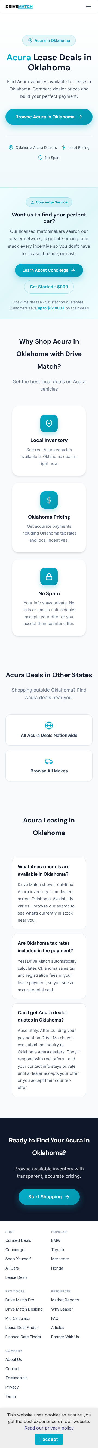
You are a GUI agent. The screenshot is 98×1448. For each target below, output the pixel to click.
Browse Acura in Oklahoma (45, 117)
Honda (57, 1268)
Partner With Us (65, 1336)
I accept (49, 1439)
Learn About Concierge (45, 270)
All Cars (12, 1268)
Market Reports (65, 1300)
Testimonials (16, 1377)
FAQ (55, 1318)
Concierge (14, 1249)
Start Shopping (45, 1196)
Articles (57, 1327)
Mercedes (60, 1259)
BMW (56, 1240)
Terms (11, 1396)
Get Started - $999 (49, 286)
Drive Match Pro (19, 1300)
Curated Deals (18, 1240)
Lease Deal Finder (21, 1327)
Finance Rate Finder (23, 1336)
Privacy (12, 1387)
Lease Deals (16, 1277)
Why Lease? (62, 1309)
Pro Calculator (18, 1318)
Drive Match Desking (24, 1309)
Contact (12, 1368)
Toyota (57, 1249)
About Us (13, 1359)
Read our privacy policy (49, 1428)
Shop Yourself (18, 1259)
